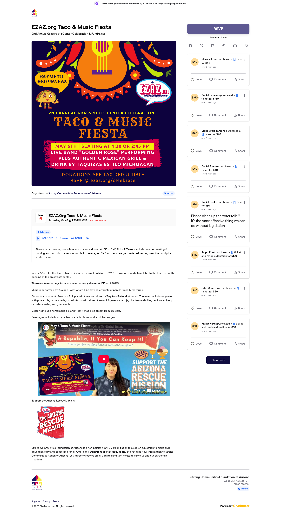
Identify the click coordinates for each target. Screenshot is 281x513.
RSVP (218, 29)
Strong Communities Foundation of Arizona (74, 193)
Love (199, 79)
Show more (218, 360)
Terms (56, 501)
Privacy (46, 501)
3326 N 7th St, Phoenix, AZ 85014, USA (65, 238)
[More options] (245, 59)
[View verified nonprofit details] (168, 193)
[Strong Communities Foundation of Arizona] (34, 13)
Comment (220, 79)
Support (36, 501)
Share (241, 79)
